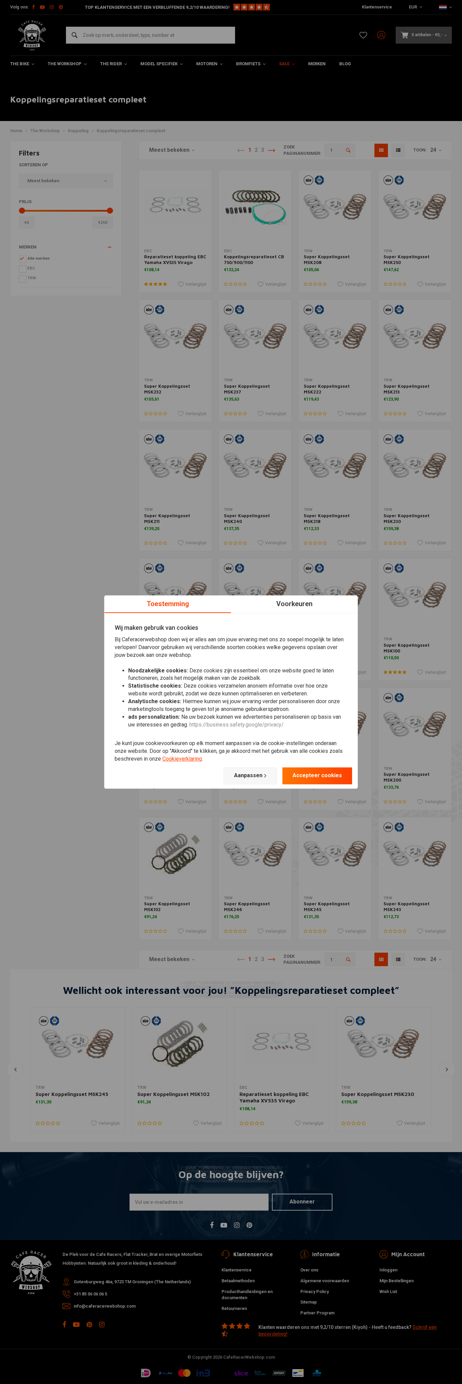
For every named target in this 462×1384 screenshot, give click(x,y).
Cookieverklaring (182, 759)
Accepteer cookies (317, 775)
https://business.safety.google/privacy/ (236, 724)
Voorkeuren (294, 604)
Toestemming (168, 604)
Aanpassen (248, 775)
